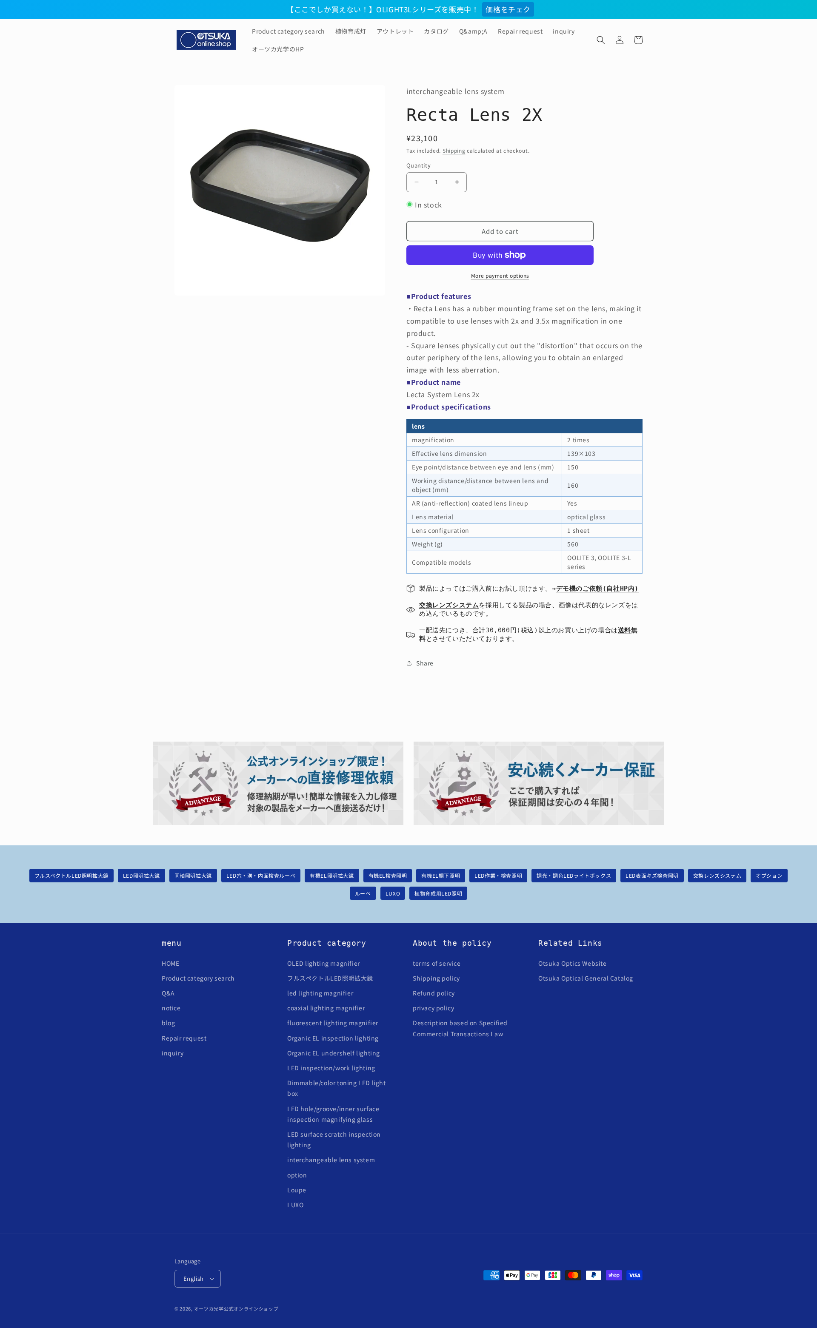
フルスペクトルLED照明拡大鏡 (71, 875)
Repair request (184, 1038)
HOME (170, 963)
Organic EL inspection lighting (333, 1038)
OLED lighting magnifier (323, 963)
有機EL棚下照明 (440, 875)
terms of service (437, 963)
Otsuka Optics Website (572, 963)
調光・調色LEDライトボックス (574, 875)
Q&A (168, 993)
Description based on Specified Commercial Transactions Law (460, 1028)
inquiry (172, 1053)
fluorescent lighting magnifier (332, 1022)
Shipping (454, 150)
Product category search (198, 978)
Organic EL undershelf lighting (333, 1053)
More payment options (500, 275)
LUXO (393, 893)
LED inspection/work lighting (331, 1068)
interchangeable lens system (331, 1159)
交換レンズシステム (717, 875)
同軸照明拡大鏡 (193, 875)
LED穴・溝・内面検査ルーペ (260, 875)
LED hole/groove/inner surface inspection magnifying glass (333, 1113)
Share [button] (425, 663)
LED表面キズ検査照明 (652, 875)
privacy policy (433, 1008)
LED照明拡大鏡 (141, 875)
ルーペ (363, 893)
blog (168, 1022)
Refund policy (434, 993)
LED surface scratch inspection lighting (334, 1139)
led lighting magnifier (320, 993)
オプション (769, 875)
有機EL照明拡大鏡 (332, 875)
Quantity (418, 165)
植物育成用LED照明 (438, 893)
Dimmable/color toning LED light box (336, 1088)
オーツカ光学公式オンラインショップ (236, 1308)
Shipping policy (436, 978)
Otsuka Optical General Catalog (585, 978)
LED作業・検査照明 (498, 875)
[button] (600, 40)
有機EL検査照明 (388, 875)
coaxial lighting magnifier (326, 1008)
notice (171, 1008)
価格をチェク (508, 9)
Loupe (296, 1190)
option (297, 1175)
